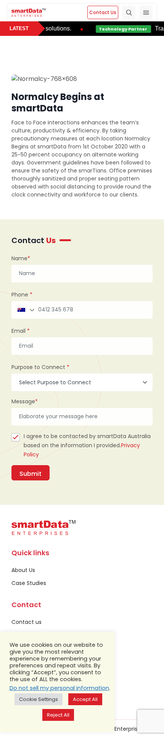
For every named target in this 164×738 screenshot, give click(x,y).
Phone (21, 294)
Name (20, 258)
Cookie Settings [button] (38, 699)
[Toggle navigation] (146, 12)
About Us (23, 570)
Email (20, 331)
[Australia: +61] (25, 309)
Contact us (26, 622)
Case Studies (28, 583)
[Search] (128, 12)
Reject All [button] (58, 715)
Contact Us (102, 12)
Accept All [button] (85, 699)
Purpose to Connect (40, 367)
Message (24, 401)
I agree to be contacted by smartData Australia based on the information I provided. (87, 445)
